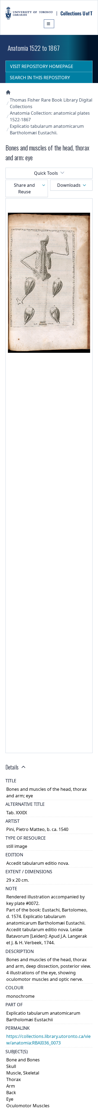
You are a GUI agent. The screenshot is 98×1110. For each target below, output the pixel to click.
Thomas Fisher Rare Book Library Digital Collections (51, 103)
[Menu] (49, 23)
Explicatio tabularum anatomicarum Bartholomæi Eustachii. (47, 129)
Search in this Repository (40, 78)
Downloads (69, 185)
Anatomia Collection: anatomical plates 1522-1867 (50, 116)
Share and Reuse (24, 188)
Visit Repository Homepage (41, 66)
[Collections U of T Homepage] (8, 92)
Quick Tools (46, 173)
